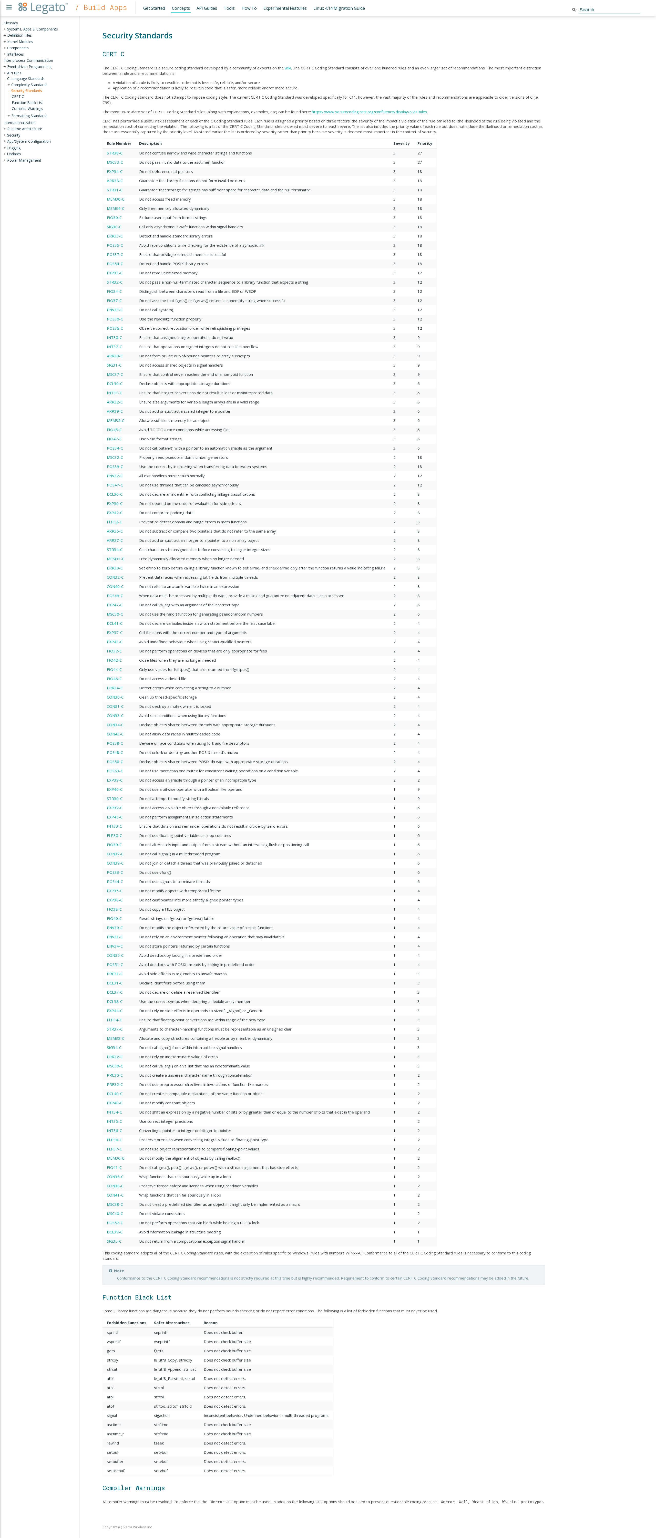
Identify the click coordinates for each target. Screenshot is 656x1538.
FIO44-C (114, 669)
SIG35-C (114, 1241)
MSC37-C (115, 374)
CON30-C (115, 697)
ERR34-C (115, 687)
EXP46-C (114, 789)
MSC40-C (115, 1213)
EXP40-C (114, 1102)
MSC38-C (115, 1204)
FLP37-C (114, 1148)
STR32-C (114, 282)
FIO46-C (114, 678)
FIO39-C (114, 844)
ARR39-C (115, 411)
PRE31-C (115, 973)
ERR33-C (115, 235)
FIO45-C (114, 429)
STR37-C (114, 1029)
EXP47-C (114, 604)
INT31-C (114, 392)
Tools (229, 8)
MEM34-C (115, 208)
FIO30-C (114, 217)
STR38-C (114, 152)
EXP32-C (114, 807)
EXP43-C (114, 641)
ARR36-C (115, 531)
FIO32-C (114, 650)
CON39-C (115, 863)
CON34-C (115, 724)
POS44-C (115, 881)
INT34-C (114, 1112)
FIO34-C (114, 291)
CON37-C (115, 853)
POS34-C (115, 448)
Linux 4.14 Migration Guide (339, 8)
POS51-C (115, 964)
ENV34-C (115, 946)
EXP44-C (114, 1010)
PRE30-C (115, 1075)
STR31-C (114, 189)
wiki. (288, 67)
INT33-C (114, 826)
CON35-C (115, 955)
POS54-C (115, 263)
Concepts (181, 8)
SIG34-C (114, 1047)
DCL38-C (114, 1001)
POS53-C (115, 770)
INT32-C (114, 346)
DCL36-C (114, 494)
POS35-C (115, 245)
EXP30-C (114, 503)
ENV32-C (115, 475)
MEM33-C (115, 1038)
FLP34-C (114, 1019)
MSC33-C (115, 162)
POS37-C (115, 254)
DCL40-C (114, 1093)
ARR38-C (115, 180)
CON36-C (115, 1176)
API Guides (207, 8)
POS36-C (115, 328)
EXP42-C (114, 512)
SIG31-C (114, 365)
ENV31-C (115, 936)
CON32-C (115, 577)
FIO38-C (114, 909)
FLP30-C (114, 835)
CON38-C (115, 1185)
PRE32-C (115, 1084)
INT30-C (114, 337)
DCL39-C (114, 1231)
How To (249, 8)
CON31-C (115, 706)
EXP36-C (114, 899)
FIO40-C (114, 918)
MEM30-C (115, 199)
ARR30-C (115, 355)
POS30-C (115, 318)
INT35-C (114, 1121)
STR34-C (114, 549)
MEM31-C (115, 558)
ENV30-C (115, 927)
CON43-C (115, 733)
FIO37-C (114, 300)
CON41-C (115, 1195)
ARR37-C (115, 540)
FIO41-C (114, 1167)
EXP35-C (114, 890)
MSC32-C (115, 457)
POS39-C (115, 466)
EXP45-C (114, 816)
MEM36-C (115, 1158)
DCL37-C (114, 992)
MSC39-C (115, 1065)
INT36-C (114, 1130)
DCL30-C (114, 383)
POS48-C (115, 752)
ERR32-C (115, 1056)
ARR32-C (115, 401)
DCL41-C (114, 623)
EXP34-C (114, 171)
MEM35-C (115, 420)
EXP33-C (114, 272)
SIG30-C (114, 226)
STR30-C (114, 798)
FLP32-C (114, 521)
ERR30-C (115, 567)
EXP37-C (114, 632)
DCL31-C (114, 982)
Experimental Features (285, 8)
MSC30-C (115, 614)
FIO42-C (114, 660)
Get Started (154, 8)
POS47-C (115, 484)
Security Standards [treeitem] (26, 90)
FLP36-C (114, 1139)
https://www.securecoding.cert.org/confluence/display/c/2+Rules (369, 111)
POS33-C (115, 872)
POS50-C (115, 761)
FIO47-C (114, 438)
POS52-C (115, 1222)
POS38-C (115, 743)
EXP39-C (114, 780)
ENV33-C (115, 309)
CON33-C (115, 715)
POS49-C (115, 595)
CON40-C (115, 586)
